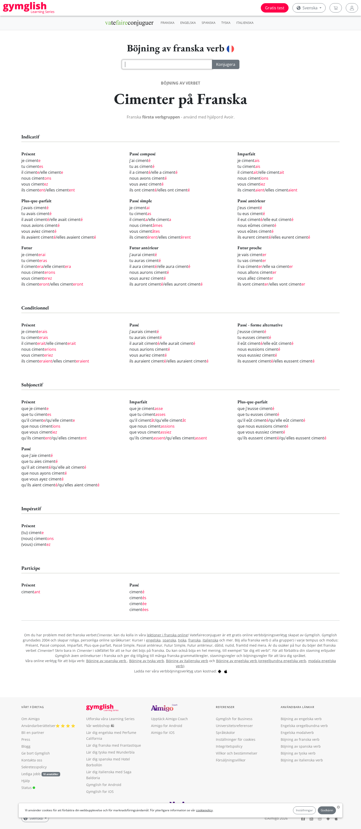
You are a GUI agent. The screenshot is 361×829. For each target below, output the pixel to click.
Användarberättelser (38, 725)
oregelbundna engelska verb (282, 660)
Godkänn (327, 810)
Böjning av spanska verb (106, 660)
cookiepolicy (204, 810)
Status (27, 787)
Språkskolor (225, 732)
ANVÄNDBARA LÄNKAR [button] (297, 707)
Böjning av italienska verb (187, 660)
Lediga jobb (31, 773)
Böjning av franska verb (300, 739)
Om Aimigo (30, 718)
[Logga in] (352, 8)
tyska (182, 640)
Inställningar (304, 810)
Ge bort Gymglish (35, 753)
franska (194, 640)
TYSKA (225, 22)
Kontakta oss (31, 760)
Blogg (25, 746)
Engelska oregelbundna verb (304, 725)
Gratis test (274, 8)
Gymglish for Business (234, 718)
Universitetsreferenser (234, 725)
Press (25, 739)
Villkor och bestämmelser (236, 753)
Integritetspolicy (229, 746)
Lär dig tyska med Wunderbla (110, 752)
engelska (153, 640)
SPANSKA (208, 22)
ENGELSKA (188, 22)
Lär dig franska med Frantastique (113, 745)
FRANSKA (167, 22)
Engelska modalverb (297, 732)
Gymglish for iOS (100, 791)
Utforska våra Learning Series (110, 718)
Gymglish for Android (103, 784)
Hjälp (25, 780)
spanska (169, 640)
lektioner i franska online (167, 635)
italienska (210, 640)
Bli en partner (32, 732)
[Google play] (219, 671)
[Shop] (336, 8)
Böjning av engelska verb (237, 660)
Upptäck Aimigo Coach (169, 718)
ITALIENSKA (244, 22)
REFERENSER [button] (225, 707)
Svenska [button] (310, 8)
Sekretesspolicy (34, 767)
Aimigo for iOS (163, 732)
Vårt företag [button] (32, 707)
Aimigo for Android (166, 725)
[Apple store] (225, 671)
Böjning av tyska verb (146, 660)
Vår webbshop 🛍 (100, 725)
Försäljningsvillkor (231, 760)
